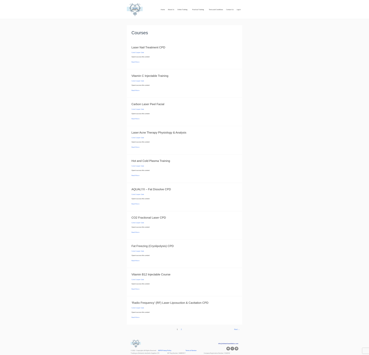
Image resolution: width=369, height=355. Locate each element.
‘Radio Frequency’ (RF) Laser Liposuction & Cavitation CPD (169, 302)
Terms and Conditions (216, 9)
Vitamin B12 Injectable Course (150, 274)
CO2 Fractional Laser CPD (148, 217)
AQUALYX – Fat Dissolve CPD (151, 189)
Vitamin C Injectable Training (149, 75)
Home (163, 9)
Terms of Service (190, 350)
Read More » (135, 61)
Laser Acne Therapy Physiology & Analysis (158, 132)
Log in (239, 9)
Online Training (182, 9)
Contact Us (230, 9)
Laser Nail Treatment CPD (148, 47)
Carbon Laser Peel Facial (147, 104)
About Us (171, 9)
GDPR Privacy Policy (164, 350)
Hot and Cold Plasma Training (150, 160)
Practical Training (198, 9)
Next (237, 329)
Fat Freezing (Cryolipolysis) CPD (152, 246)
